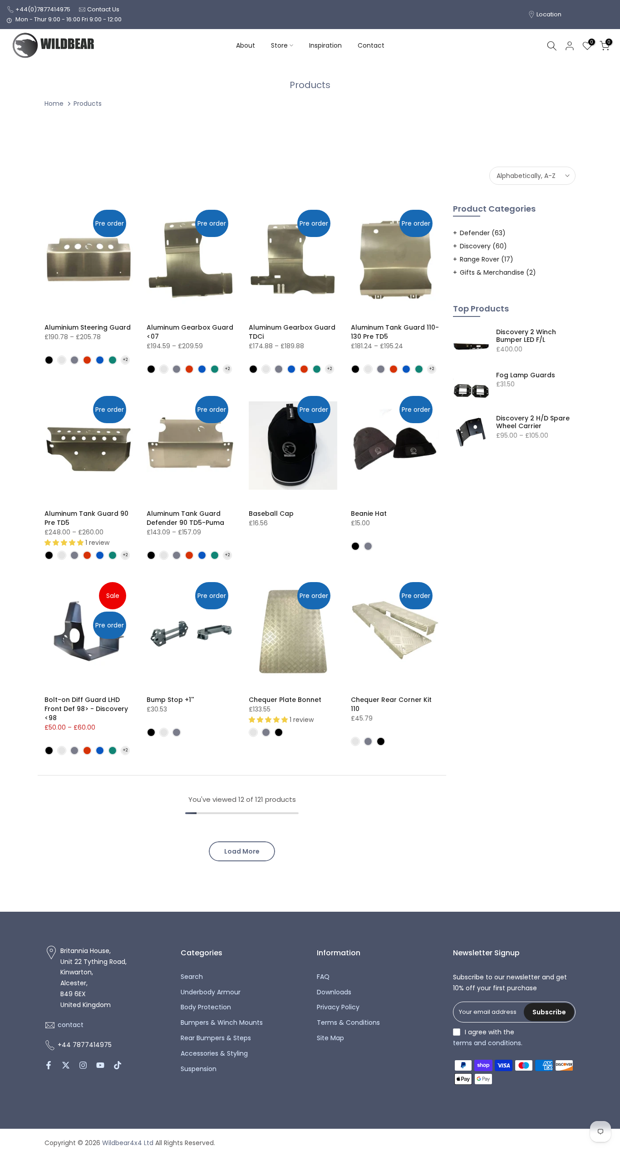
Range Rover (486, 259)
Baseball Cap (271, 513)
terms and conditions (487, 1043)
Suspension (199, 1069)
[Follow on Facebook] (48, 1065)
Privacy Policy (338, 1007)
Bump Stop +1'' (170, 699)
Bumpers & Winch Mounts (222, 1022)
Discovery (483, 246)
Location (548, 14)
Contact (371, 45)
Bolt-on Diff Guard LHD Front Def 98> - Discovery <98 (86, 708)
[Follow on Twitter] (66, 1065)
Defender (483, 232)
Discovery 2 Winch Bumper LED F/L (526, 336)
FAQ (323, 977)
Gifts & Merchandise (498, 272)
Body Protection (206, 1007)
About (245, 45)
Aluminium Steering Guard (87, 327)
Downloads (334, 992)
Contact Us (103, 9)
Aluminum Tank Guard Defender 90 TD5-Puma (185, 518)
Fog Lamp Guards (525, 375)
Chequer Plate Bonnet (285, 699)
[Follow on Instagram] (83, 1065)
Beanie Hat (369, 513)
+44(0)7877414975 (42, 9)
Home (54, 103)
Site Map (330, 1038)
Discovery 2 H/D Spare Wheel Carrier (533, 422)
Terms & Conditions (348, 1022)
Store (279, 45)
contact (71, 1025)
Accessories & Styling (214, 1053)
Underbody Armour (211, 992)
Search (192, 977)
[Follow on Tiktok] (117, 1065)
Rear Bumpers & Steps (216, 1038)
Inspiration (325, 45)
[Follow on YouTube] (100, 1065)
